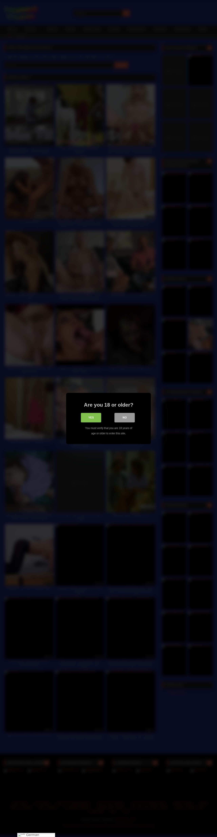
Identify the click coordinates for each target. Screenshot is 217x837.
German (32, 835)
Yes (91, 417)
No (125, 417)
